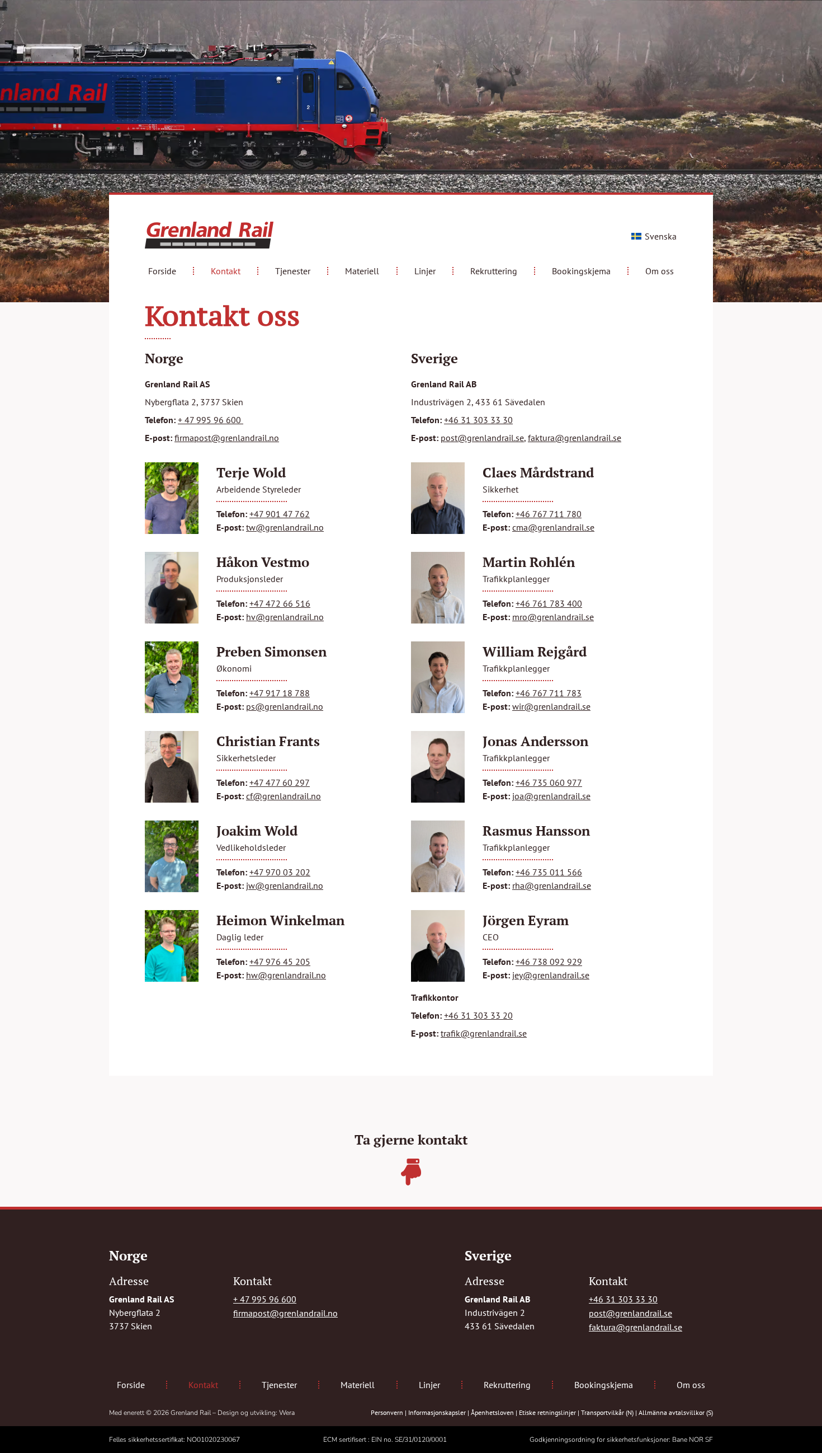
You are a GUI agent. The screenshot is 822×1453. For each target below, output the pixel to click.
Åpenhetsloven (492, 1412)
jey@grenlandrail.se (550, 975)
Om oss (659, 270)
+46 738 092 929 (549, 961)
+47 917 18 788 (279, 693)
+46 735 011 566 (549, 872)
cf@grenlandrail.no (283, 796)
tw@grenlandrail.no (285, 527)
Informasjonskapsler (437, 1412)
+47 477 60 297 (279, 782)
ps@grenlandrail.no (284, 706)
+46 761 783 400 (549, 603)
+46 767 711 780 (549, 513)
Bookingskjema (581, 270)
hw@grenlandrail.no (286, 975)
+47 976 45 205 (279, 961)
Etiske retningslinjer (547, 1412)
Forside (162, 270)
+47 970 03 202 (279, 872)
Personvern (387, 1412)
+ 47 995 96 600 (210, 419)
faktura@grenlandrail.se (574, 437)
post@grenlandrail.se (482, 437)
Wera (287, 1412)
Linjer (425, 270)
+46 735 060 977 (549, 782)
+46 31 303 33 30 (478, 419)
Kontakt (225, 270)
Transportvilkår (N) (607, 1412)
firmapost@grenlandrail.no (226, 437)
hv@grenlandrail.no (285, 616)
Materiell (362, 270)
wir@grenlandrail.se (551, 706)
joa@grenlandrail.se (551, 796)
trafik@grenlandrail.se (484, 1033)
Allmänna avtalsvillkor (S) (676, 1412)
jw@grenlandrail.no (284, 885)
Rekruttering (493, 270)
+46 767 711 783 (549, 693)
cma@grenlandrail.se (553, 527)
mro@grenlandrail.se (553, 616)
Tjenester (292, 270)
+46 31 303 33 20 (478, 1015)
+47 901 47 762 (279, 513)
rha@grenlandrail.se (551, 885)
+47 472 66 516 (279, 603)
